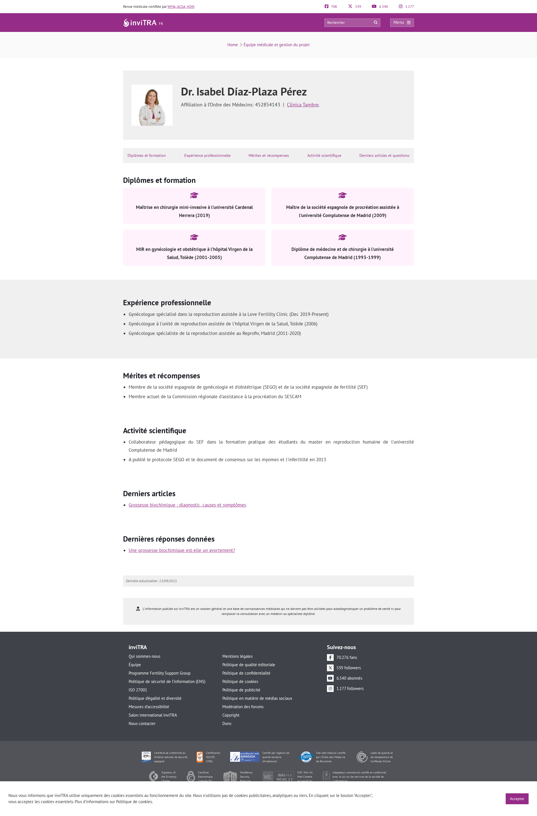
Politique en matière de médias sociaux (257, 698)
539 (357, 6)
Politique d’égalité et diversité (155, 698)
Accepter (517, 798)
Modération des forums (242, 707)
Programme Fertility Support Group (159, 673)
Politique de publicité (241, 690)
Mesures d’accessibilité (149, 707)
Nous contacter (142, 723)
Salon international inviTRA (153, 715)
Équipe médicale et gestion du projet (277, 44)
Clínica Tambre (303, 104)
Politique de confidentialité (246, 673)
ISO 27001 (138, 690)
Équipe (135, 665)
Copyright (230, 715)
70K (333, 6)
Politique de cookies (240, 681)
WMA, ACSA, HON (181, 6)
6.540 (383, 6)
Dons (226, 723)
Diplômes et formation (147, 155)
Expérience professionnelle (207, 155)
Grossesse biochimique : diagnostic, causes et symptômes (187, 505)
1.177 (409, 6)
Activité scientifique (324, 155)
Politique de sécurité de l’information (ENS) (167, 681)
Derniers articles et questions (384, 155)
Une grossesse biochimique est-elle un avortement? (182, 550)
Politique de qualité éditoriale (248, 665)
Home (232, 44)
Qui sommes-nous (144, 656)
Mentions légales (237, 656)
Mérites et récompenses (269, 155)
